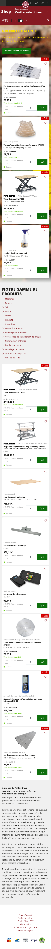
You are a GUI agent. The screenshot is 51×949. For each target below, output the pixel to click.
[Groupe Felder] (25, 5)
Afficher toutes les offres (17, 50)
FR (47, 2)
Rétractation (25, 924)
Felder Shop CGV (25, 921)
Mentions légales (25, 930)
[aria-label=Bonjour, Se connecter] (30, 3)
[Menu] (3, 3)
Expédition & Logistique (25, 927)
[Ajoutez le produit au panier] (42, 108)
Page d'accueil (25, 915)
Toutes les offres (25, 918)
